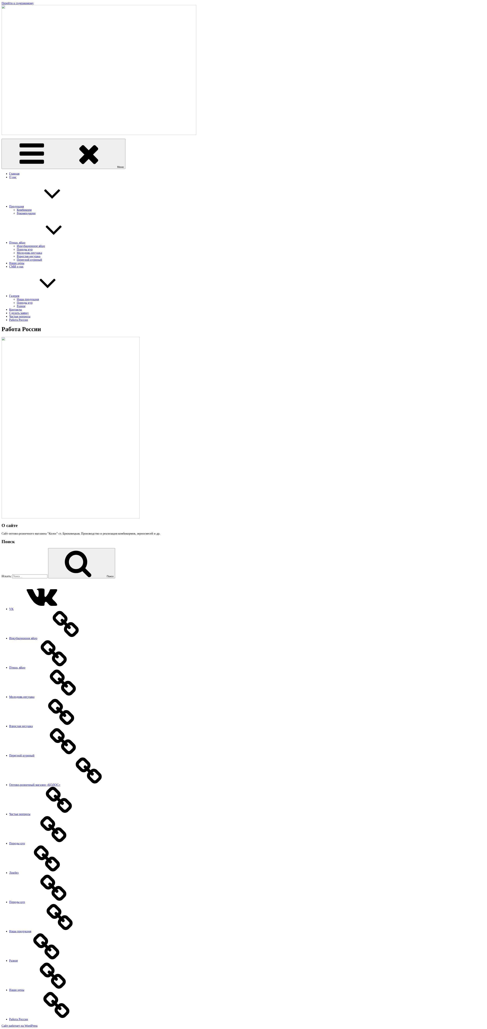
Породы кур (25, 249)
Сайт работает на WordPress (19, 1025)
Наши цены (16, 263)
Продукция (16, 206)
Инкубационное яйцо (31, 246)
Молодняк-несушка (29, 252)
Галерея (14, 295)
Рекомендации (26, 213)
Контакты (15, 309)
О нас (13, 177)
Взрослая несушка (28, 256)
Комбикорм (24, 209)
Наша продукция (28, 299)
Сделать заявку (19, 313)
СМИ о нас (16, 266)
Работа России (18, 319)
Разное (21, 306)
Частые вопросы (19, 316)
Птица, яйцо (17, 242)
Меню (120, 167)
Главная (14, 173)
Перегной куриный (29, 259)
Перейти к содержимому (18, 3)
